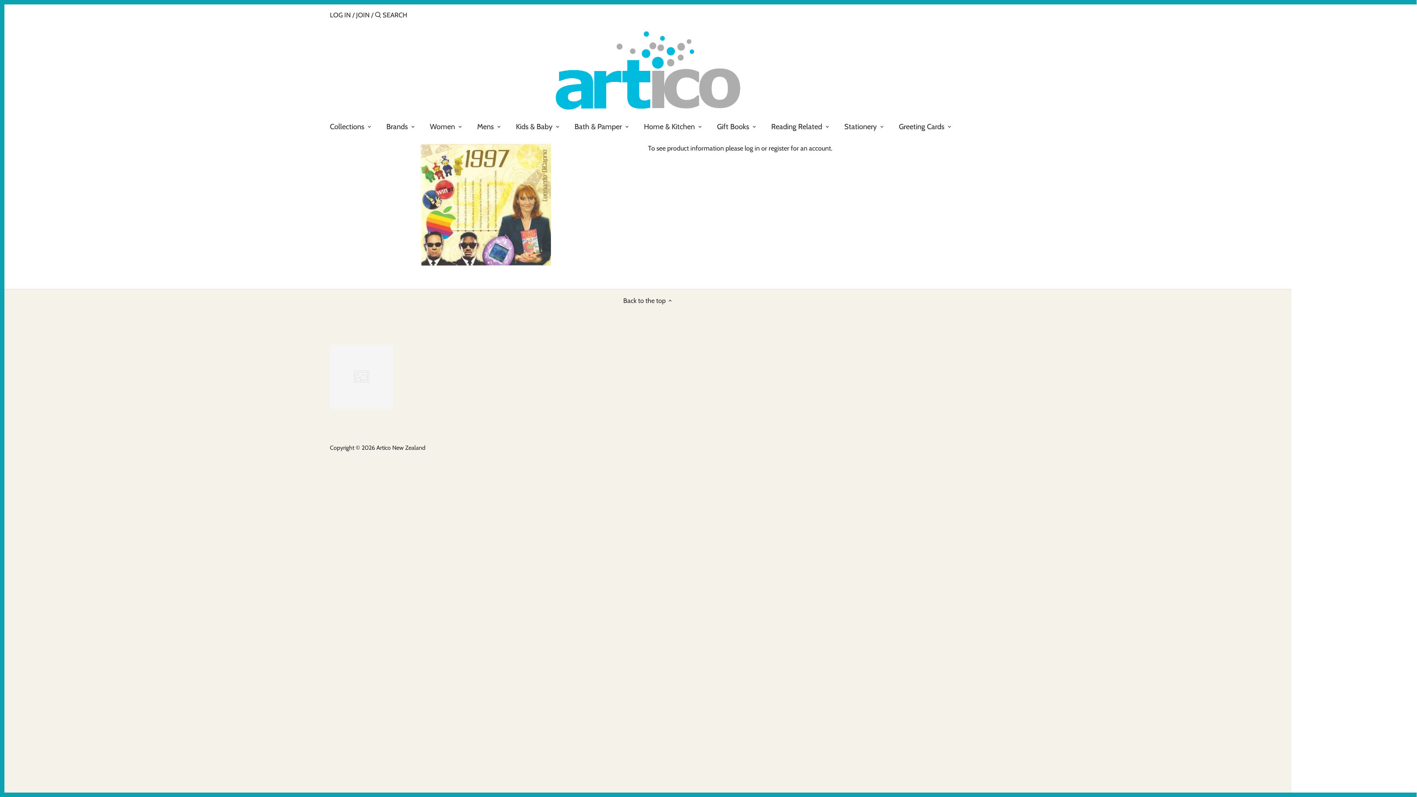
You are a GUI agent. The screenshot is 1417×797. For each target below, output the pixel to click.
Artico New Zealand (400, 447)
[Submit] (378, 16)
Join (363, 15)
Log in (340, 15)
